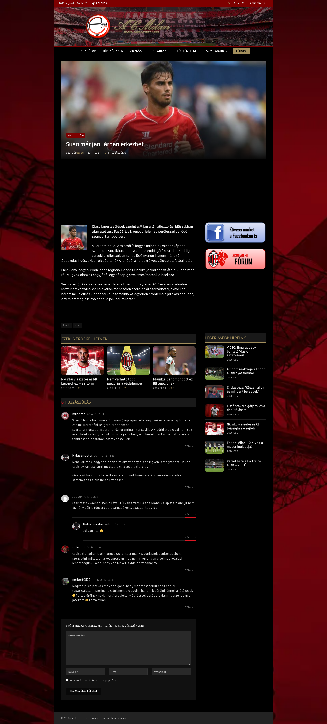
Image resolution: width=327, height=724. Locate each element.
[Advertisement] (128, 195)
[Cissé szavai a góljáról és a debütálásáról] (214, 410)
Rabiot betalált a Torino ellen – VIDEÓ (244, 463)
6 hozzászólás (117, 152)
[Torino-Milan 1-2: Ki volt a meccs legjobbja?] (214, 447)
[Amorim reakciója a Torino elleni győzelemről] (214, 373)
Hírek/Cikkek (113, 51)
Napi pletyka (75, 135)
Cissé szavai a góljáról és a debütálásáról (246, 408)
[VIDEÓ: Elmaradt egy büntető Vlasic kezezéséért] (214, 351)
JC (73, 496)
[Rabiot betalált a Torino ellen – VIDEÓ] (214, 465)
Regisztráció (257, 3)
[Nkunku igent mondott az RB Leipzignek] (174, 360)
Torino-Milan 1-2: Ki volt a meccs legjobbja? (245, 444)
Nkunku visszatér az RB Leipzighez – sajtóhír (79, 381)
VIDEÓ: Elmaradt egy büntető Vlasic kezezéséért (241, 351)
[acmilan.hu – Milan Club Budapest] (127, 26)
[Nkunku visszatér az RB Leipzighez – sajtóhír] (82, 360)
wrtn (75, 547)
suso (77, 325)
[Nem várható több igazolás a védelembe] (128, 360)
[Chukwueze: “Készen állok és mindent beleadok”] (214, 391)
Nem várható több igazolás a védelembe (124, 381)
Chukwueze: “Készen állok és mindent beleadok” (245, 389)
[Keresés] (229, 3)
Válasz (189, 446)
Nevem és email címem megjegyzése (93, 680)
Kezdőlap (88, 51)
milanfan (78, 414)
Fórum (241, 51)
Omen (80, 152)
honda (67, 325)
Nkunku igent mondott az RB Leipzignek (173, 381)
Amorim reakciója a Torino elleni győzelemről (246, 371)
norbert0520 (81, 579)
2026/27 (136, 51)
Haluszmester (82, 455)
